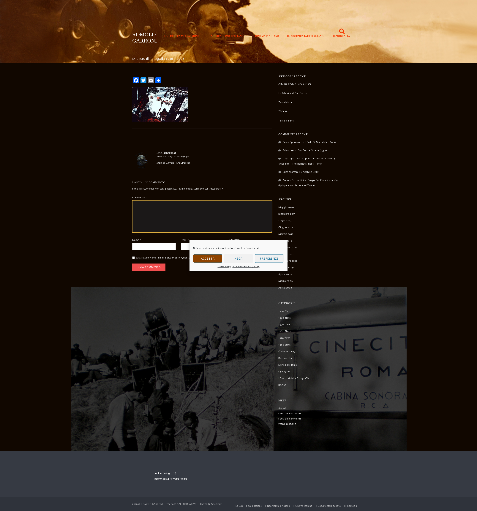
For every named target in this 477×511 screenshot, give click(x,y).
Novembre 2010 (287, 247)
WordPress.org (287, 424)
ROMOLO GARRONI (144, 37)
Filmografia (341, 36)
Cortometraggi (286, 351)
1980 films (284, 344)
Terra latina (285, 102)
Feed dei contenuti (289, 413)
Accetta (208, 258)
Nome (136, 240)
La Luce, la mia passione (182, 36)
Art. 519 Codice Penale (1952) (295, 84)
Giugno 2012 (285, 227)
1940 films (284, 318)
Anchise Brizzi (311, 172)
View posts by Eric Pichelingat (173, 156)
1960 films (284, 331)
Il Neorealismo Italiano (226, 36)
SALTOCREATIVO (187, 504)
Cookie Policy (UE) (165, 473)
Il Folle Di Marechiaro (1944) (321, 142)
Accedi (282, 408)
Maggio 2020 (286, 207)
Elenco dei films (287, 365)
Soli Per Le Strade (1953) (312, 150)
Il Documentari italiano (305, 36)
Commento (139, 197)
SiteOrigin (216, 504)
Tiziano (282, 111)
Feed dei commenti (289, 418)
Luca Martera (290, 172)
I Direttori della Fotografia (293, 378)
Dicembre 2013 (287, 214)
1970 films (284, 338)
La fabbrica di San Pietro (292, 93)
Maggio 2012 (285, 234)
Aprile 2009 (285, 274)
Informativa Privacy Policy (246, 266)
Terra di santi (286, 120)
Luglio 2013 (285, 220)
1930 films (284, 311)
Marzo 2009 (285, 281)
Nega (238, 258)
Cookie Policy (224, 266)
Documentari (285, 358)
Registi (282, 385)
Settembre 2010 (288, 261)
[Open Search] (342, 32)
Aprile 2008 (285, 287)
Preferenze (269, 258)
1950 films (284, 324)
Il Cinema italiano (265, 36)
